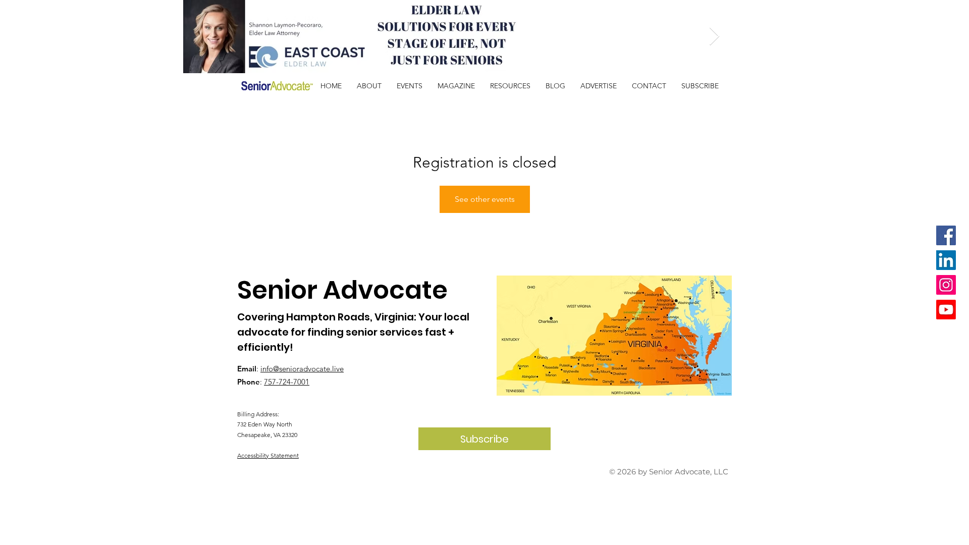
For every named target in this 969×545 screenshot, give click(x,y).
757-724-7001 (286, 382)
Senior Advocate (342, 290)
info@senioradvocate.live (302, 368)
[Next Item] (714, 36)
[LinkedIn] (946, 260)
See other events (485, 199)
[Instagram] (946, 285)
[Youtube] (946, 309)
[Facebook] (946, 235)
